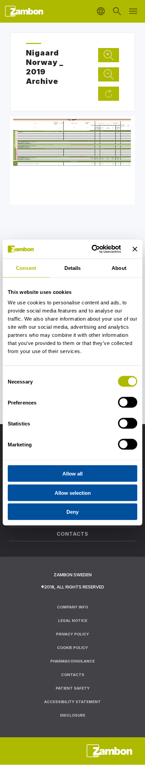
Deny (72, 512)
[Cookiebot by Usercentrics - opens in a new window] (92, 249)
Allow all (72, 474)
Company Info (72, 607)
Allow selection (73, 492)
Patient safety (73, 688)
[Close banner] (135, 249)
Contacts (72, 674)
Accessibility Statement (72, 701)
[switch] (127, 402)
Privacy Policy (72, 634)
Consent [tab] (26, 268)
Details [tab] (72, 268)
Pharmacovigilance (72, 661)
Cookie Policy (72, 647)
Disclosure (72, 715)
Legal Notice (72, 620)
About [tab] (119, 268)
